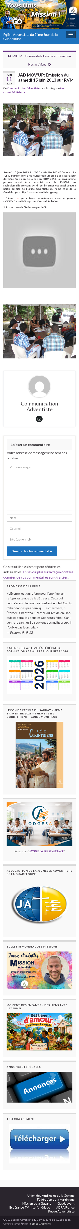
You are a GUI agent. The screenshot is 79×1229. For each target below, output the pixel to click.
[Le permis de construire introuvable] (39, 970)
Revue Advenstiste (61, 1211)
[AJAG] (39, 904)
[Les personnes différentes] (39, 1031)
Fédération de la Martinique (56, 1199)
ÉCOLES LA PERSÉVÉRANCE (46, 851)
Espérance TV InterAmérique (29, 1207)
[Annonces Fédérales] (39, 1087)
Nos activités (37, 64)
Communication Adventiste (23, 88)
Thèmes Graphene (40, 1223)
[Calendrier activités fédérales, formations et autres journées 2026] (39, 675)
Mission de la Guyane (36, 1203)
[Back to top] (69, 1202)
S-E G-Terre (18, 92)
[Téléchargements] (39, 1143)
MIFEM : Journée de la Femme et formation (42, 56)
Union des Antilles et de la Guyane (51, 1195)
